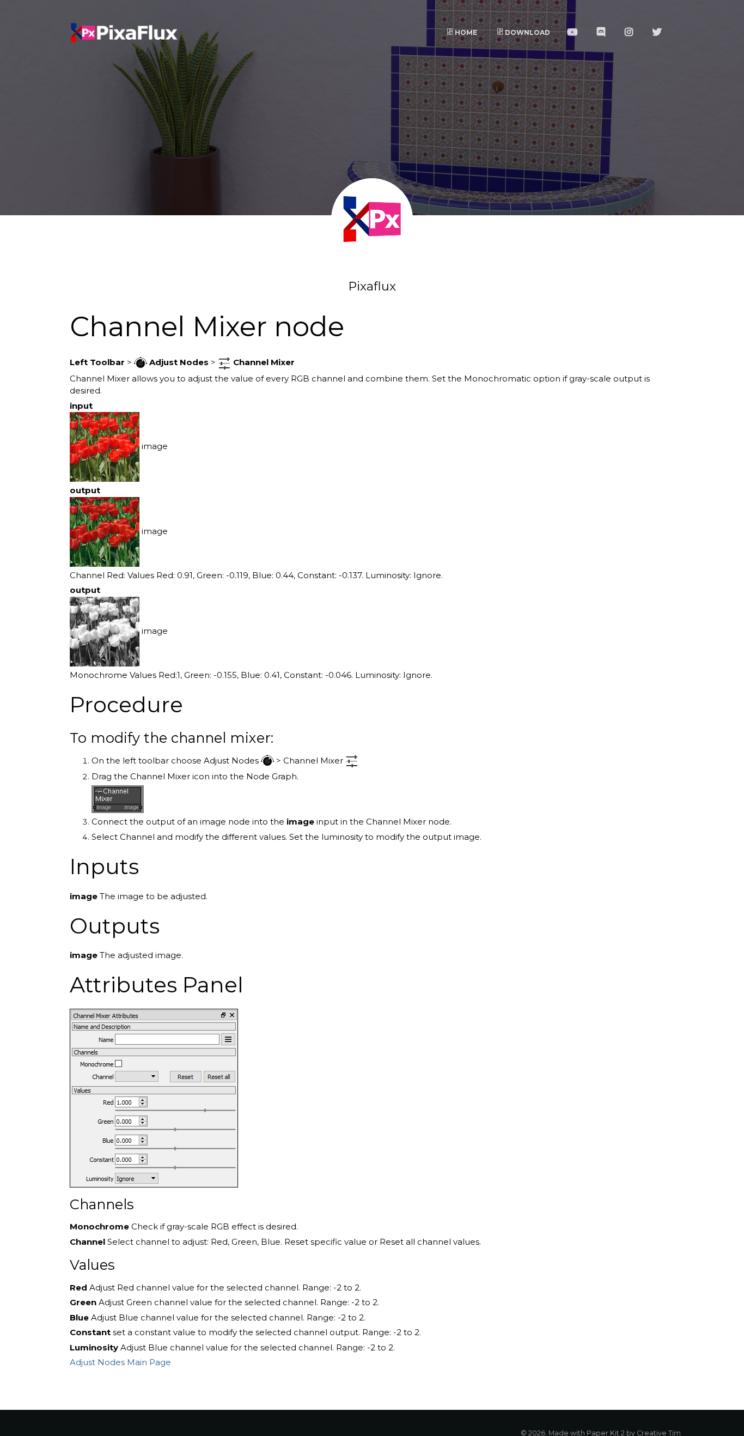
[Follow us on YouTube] (575, 33)
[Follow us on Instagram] (631, 33)
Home (465, 32)
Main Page (149, 1362)
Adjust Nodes (97, 1362)
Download (526, 32)
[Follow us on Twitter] (660, 33)
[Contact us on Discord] (603, 33)
